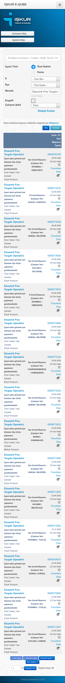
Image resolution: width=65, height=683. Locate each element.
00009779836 (54, 255)
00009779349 (54, 222)
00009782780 (54, 154)
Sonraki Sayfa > (47, 658)
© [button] (39, 679)
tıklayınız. (54, 123)
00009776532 (54, 424)
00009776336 (54, 390)
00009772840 (54, 458)
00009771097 (54, 627)
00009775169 (54, 357)
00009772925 (54, 492)
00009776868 (54, 323)
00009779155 (54, 188)
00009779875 (54, 289)
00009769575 (54, 559)
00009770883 (54, 593)
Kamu (40, 72)
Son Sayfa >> (32, 662)
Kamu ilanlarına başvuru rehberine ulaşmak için (31, 123)
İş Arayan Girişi (19, 33)
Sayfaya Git (30, 668)
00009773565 (54, 525)
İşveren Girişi (19, 40)
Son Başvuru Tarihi (56, 142)
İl (59, 135)
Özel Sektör (44, 66)
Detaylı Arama (46, 110)
